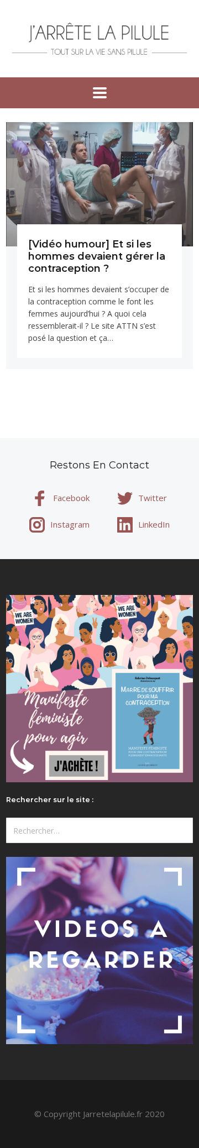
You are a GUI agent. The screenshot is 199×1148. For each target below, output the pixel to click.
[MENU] (100, 92)
